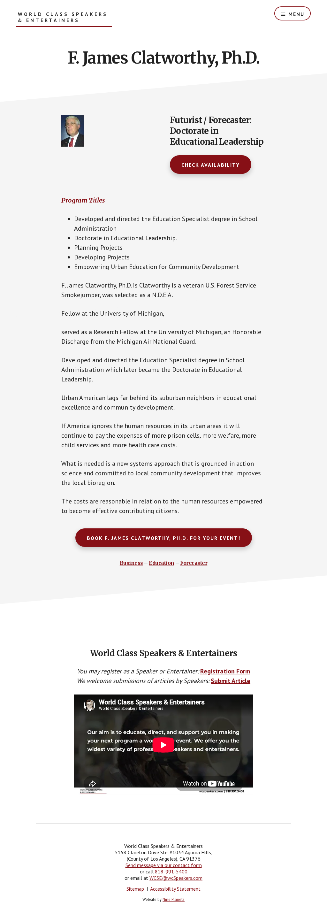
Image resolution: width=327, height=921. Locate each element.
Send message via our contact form (163, 865)
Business (131, 563)
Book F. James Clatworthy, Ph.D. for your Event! (163, 538)
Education (161, 563)
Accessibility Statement (175, 889)
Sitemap (135, 889)
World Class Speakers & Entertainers (63, 17)
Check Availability (210, 165)
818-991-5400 (171, 871)
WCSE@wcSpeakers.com (175, 878)
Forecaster (193, 563)
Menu (296, 14)
